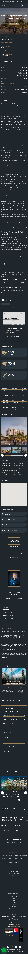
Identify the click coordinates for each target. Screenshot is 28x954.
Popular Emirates (14, 862)
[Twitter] (14, 594)
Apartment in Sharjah (8, 612)
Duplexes (14, 902)
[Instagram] (11, 594)
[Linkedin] (16, 594)
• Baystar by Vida (5, 830)
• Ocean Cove (18, 825)
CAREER (22, 951)
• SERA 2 (16, 830)
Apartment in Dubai (7, 609)
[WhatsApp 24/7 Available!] (4, 950)
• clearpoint (3, 827)
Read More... (15, 557)
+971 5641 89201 (16, 924)
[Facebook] (8, 947)
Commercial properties (14, 908)
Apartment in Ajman (8, 618)
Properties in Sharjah (14, 869)
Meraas (14, 888)
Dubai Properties (14, 885)
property (7, 36)
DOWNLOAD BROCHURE (19, 561)
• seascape (3, 825)
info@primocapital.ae (15, 926)
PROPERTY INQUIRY (7, 561)
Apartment (24, 86)
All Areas (14, 875)
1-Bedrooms (6, 304)
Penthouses (14, 898)
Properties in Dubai (14, 865)
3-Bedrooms (6, 308)
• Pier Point (3, 833)
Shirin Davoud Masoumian (14, 590)
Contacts (14, 914)
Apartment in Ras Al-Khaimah (10, 621)
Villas (14, 900)
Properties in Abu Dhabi (14, 867)
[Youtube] (20, 947)
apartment (12, 36)
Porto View (18, 36)
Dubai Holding (14, 890)
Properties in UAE (14, 910)
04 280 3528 (16, 922)
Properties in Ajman (14, 871)
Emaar (14, 881)
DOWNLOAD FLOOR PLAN (13, 336)
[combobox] (4, 723)
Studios (14, 906)
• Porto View (18, 827)
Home (2, 36)
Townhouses (14, 904)
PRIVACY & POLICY (16, 951)
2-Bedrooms (16, 304)
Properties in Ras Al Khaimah (14, 873)
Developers (14, 879)
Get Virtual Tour (14, 23)
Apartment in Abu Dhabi (8, 615)
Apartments (14, 896)
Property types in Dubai (14, 893)
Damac (14, 883)
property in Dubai (20, 255)
